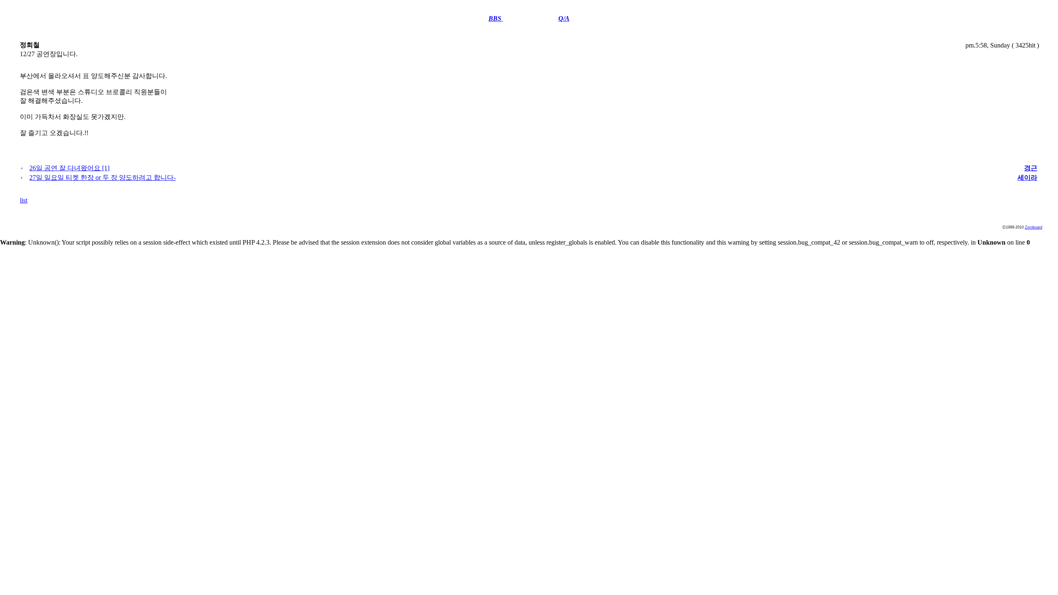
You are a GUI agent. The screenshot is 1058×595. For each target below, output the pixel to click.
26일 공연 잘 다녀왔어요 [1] (69, 167)
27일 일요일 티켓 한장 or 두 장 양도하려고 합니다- (102, 177)
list (23, 200)
